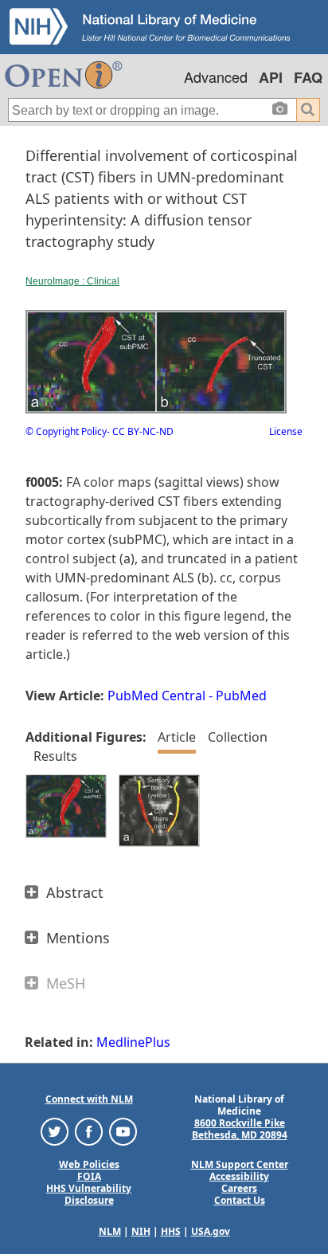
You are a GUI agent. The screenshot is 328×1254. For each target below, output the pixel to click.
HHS (171, 1231)
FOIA (89, 1176)
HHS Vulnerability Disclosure (88, 1194)
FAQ (308, 77)
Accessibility (239, 1176)
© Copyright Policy (66, 431)
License (286, 431)
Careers (239, 1188)
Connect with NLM (89, 1099)
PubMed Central (156, 695)
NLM (110, 1231)
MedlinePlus (133, 1042)
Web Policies (89, 1164)
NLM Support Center (239, 1164)
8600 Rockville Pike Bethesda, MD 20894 (239, 1129)
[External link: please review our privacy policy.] (54, 1131)
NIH (140, 1231)
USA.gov (210, 1231)
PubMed (241, 695)
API (271, 77)
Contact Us (239, 1200)
